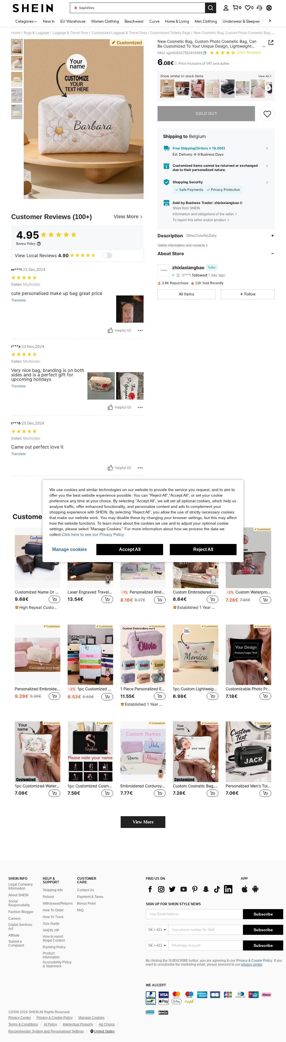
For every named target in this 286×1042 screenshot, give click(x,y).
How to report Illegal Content (54, 938)
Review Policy (25, 244)
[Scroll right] (270, 21)
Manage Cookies (91, 1018)
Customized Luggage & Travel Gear (119, 33)
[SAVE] (267, 113)
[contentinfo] (214, 998)
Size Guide (51, 924)
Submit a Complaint (16, 943)
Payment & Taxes (90, 897)
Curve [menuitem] (154, 21)
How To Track (53, 917)
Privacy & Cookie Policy (254, 961)
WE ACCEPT (156, 985)
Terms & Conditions (23, 1024)
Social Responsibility (19, 903)
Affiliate (14, 935)
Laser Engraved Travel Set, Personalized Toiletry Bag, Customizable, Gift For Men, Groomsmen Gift (90, 592)
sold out (206, 113)
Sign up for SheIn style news (173, 904)
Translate (18, 300)
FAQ (80, 910)
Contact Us (85, 890)
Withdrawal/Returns (58, 903)
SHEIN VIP (51, 930)
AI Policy (50, 1024)
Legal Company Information (20, 886)
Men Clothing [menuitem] (206, 21)
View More (143, 822)
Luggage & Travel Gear (70, 33)
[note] (37, 607)
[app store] (245, 892)
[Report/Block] (140, 330)
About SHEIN (18, 895)
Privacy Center (19, 1018)
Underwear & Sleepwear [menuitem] (243, 21)
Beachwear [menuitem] (134, 21)
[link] (237, 7)
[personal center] (226, 7)
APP (244, 879)
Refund (48, 897)
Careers (14, 919)
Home (15, 33)
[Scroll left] (263, 21)
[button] (259, 7)
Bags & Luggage (36, 33)
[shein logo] (33, 8)
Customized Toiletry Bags (170, 33)
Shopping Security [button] (188, 182)
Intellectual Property (78, 1024)
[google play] (255, 892)
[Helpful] (110, 330)
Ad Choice (107, 1024)
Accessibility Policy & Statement (57, 964)
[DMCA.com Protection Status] (163, 1012)
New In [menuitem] (49, 21)
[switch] (107, 255)
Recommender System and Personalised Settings (46, 1031)
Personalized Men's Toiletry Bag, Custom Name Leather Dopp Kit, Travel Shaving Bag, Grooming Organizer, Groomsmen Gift (248, 786)
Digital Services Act (20, 927)
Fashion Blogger (21, 912)
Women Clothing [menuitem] (105, 21)
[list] (190, 889)
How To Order (53, 910)
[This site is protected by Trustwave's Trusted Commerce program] (150, 1012)
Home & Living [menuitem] (177, 21)
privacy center (251, 964)
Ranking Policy (54, 947)
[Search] (210, 8)
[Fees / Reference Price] (175, 63)
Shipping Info (53, 890)
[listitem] (167, 88)
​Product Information (51, 955)
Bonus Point (86, 903)
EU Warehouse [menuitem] (72, 21)
